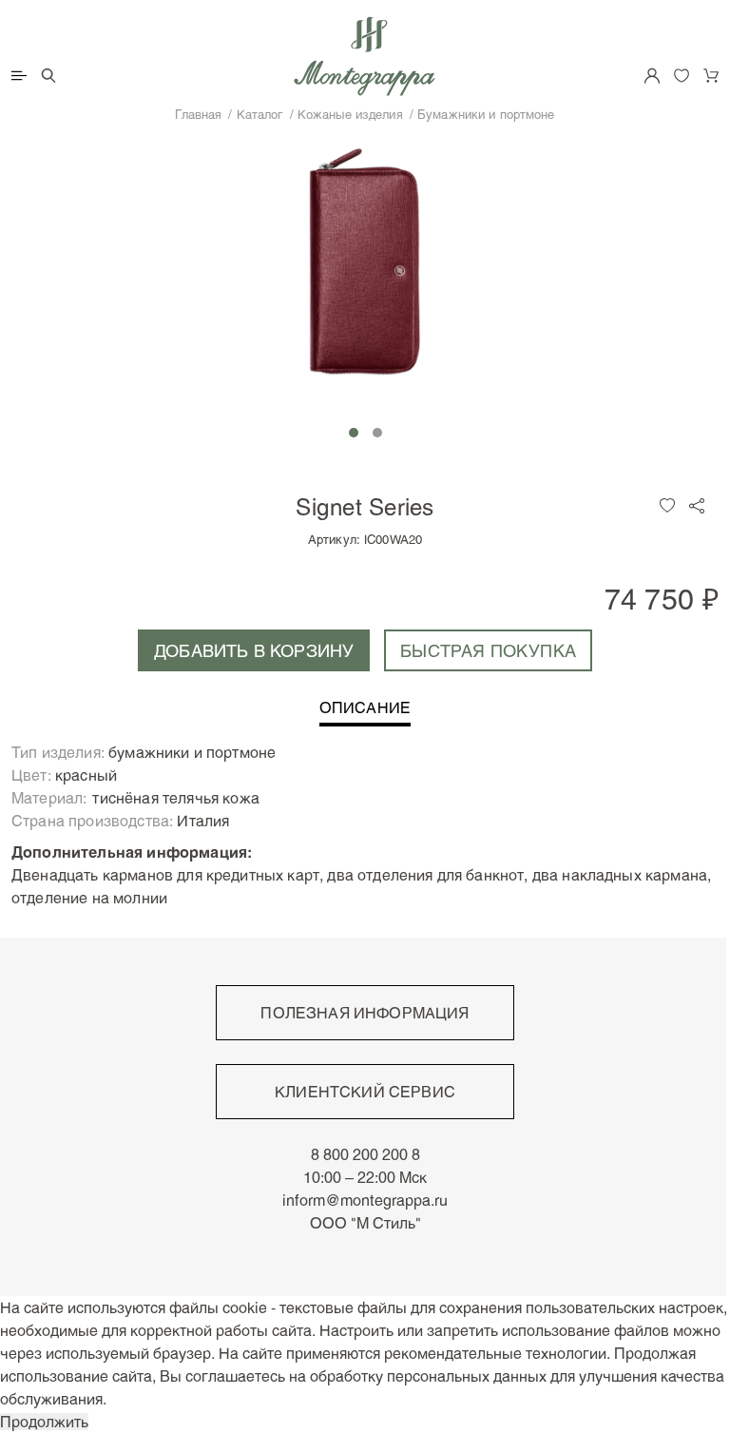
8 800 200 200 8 (365, 1154)
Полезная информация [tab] (364, 1012)
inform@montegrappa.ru (365, 1200)
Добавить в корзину (254, 650)
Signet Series (364, 506)
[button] (353, 432)
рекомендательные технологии (495, 1353)
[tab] (365, 713)
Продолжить (44, 1421)
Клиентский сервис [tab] (365, 1091)
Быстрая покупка (488, 650)
